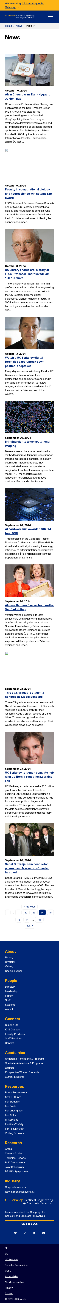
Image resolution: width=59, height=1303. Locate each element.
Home (8, 25)
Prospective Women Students (22, 1072)
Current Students (14, 1076)
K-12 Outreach (13, 1029)
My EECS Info (13, 1097)
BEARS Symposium (16, 1171)
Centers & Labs (13, 1153)
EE (6, 1248)
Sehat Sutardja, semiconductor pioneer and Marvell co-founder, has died (27, 868)
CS (6, 1253)
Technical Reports (15, 1157)
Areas (8, 1148)
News (19, 25)
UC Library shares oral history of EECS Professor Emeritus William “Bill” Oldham (27, 274)
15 (50, 912)
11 (18, 912)
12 (26, 912)
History (9, 957)
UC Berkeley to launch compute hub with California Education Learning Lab (29, 777)
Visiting (9, 966)
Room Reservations (16, 1092)
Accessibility (11, 1276)
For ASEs (10, 1115)
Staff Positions (13, 1038)
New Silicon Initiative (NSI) (20, 1191)
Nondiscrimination (14, 1282)
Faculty (9, 995)
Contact (9, 1043)
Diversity (10, 961)
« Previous (30, 906)
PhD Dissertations (15, 1162)
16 (18, 919)
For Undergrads (14, 1110)
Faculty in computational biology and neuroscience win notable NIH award (28, 193)
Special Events (13, 971)
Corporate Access (15, 1187)
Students (10, 1004)
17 (27, 919)
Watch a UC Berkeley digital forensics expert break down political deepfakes (24, 362)
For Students (12, 1101)
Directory (10, 986)
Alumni (9, 1009)
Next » (30, 925)
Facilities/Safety (14, 1124)
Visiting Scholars (14, 1133)
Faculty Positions (15, 1034)
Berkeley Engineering (16, 1265)
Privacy (9, 1287)
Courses (9, 1067)
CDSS (8, 1270)
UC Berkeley (11, 1259)
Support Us (11, 1025)
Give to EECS (29, 1223)
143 (39, 919)
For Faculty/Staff (14, 1128)
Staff (8, 1000)
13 (34, 912)
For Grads (10, 1106)
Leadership (11, 991)
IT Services (11, 1119)
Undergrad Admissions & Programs (25, 1058)
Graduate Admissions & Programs (24, 1063)
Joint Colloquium (14, 1167)
